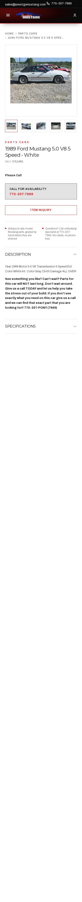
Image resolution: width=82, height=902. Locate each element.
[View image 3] (41, 126)
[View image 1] (11, 126)
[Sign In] (75, 15)
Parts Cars (27, 33)
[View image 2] (26, 126)
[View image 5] (71, 126)
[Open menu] (8, 15)
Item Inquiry (41, 210)
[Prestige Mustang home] (28, 15)
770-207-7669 (61, 3)
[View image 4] (56, 126)
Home (9, 33)
